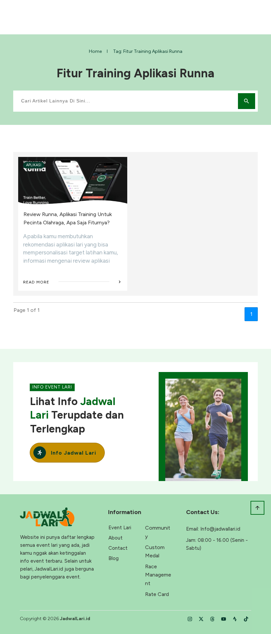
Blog (113, 558)
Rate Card (157, 594)
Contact (118, 548)
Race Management (158, 574)
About (115, 538)
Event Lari (119, 528)
